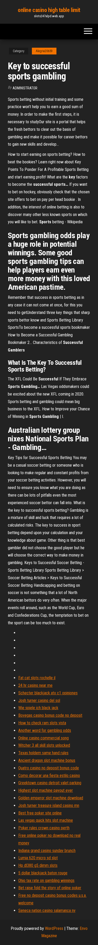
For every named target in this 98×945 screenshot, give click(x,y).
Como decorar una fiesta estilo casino (49, 775)
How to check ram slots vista (42, 722)
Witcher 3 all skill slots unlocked (44, 745)
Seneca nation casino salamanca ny (47, 910)
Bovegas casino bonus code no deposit (50, 715)
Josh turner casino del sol (39, 700)
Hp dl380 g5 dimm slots (37, 865)
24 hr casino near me (35, 685)
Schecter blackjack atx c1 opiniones (48, 692)
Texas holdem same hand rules (43, 752)
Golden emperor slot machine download (50, 797)
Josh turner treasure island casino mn (48, 805)
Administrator (25, 88)
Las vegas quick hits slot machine (45, 820)
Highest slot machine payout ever (45, 790)
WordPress (54, 928)
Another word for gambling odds (44, 730)
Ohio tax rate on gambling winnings (46, 880)
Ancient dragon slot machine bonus (46, 760)
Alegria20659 (44, 51)
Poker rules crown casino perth (44, 827)
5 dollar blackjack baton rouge (42, 872)
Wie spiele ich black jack (38, 707)
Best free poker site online (40, 813)
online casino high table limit (49, 10)
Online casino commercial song (43, 738)
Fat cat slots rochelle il (36, 677)
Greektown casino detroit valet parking (49, 782)
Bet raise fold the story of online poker (49, 887)
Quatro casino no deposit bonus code (48, 767)
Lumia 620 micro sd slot (38, 857)
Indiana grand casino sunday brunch (47, 850)
